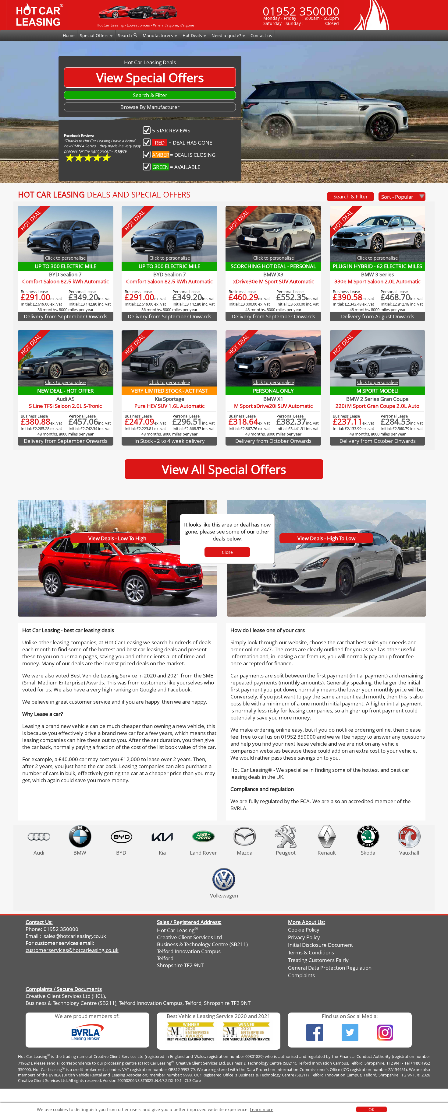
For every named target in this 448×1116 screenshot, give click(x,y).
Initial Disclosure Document (320, 944)
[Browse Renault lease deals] (326, 836)
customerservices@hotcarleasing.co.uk (72, 949)
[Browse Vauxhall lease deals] (409, 836)
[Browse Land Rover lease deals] (203, 836)
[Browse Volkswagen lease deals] (223, 879)
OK (371, 1109)
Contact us (261, 35)
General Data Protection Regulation (330, 967)
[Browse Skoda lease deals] (368, 836)
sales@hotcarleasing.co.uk (75, 935)
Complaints (301, 975)
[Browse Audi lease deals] (38, 836)
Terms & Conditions (311, 952)
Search (125, 35)
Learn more (261, 1109)
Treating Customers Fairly (318, 960)
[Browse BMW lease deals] (80, 836)
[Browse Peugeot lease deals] (285, 836)
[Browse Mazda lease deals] (244, 836)
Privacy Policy (304, 937)
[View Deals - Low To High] (117, 501)
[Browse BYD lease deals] (121, 836)
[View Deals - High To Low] (326, 501)
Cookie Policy (303, 929)
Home (69, 35)
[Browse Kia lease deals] (162, 836)
